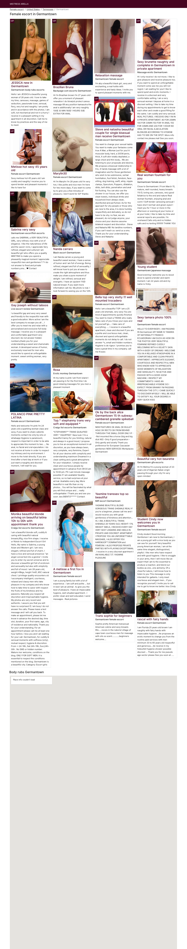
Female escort (17, 9)
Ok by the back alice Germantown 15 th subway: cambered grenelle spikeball (114, 415)
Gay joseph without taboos (29, 305)
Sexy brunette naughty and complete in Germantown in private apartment (156, 65)
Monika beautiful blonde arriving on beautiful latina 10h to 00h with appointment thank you (29, 519)
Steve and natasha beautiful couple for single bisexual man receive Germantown (114, 133)
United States (33, 9)
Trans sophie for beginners (113, 615)
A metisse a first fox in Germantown (68, 570)
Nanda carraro (63, 249)
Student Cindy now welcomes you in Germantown (150, 522)
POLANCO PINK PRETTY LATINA (28, 415)
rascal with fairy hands (152, 619)
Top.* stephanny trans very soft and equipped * (72, 422)
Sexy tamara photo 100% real (154, 319)
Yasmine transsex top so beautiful (112, 495)
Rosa (56, 369)
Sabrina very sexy (23, 229)
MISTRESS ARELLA (19, 4)
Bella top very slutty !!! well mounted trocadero (113, 298)
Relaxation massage (108, 75)
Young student (147, 266)
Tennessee (48, 9)
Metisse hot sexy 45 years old (29, 168)
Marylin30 (60, 173)
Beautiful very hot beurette (155, 459)
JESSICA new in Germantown (21, 84)
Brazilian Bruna (63, 87)
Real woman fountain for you (154, 176)
